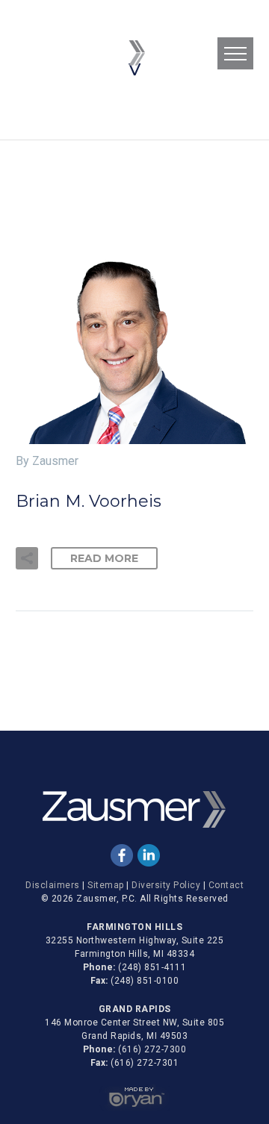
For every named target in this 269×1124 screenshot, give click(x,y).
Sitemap (105, 885)
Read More (104, 558)
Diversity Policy (166, 885)
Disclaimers (52, 885)
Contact (226, 885)
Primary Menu (235, 53)
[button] (27, 558)
